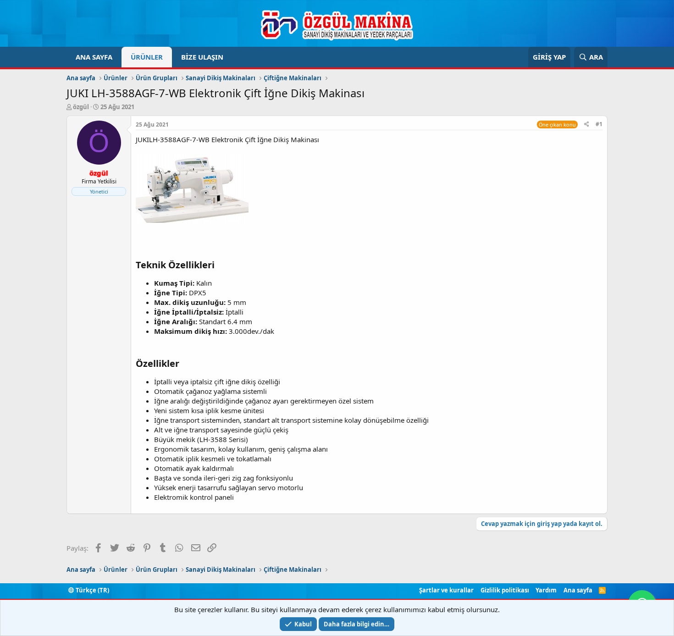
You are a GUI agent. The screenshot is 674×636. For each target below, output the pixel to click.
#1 (599, 124)
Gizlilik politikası (505, 590)
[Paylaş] (586, 124)
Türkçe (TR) (91, 590)
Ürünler (147, 56)
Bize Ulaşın (202, 56)
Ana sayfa (94, 56)
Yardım (546, 590)
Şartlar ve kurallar (446, 590)
